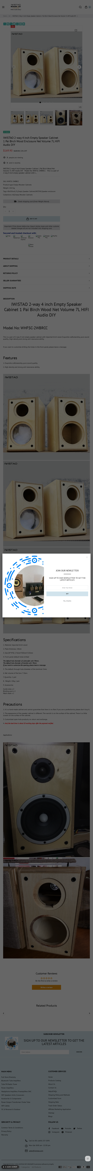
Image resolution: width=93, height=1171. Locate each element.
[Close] (86, 557)
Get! (67, 594)
